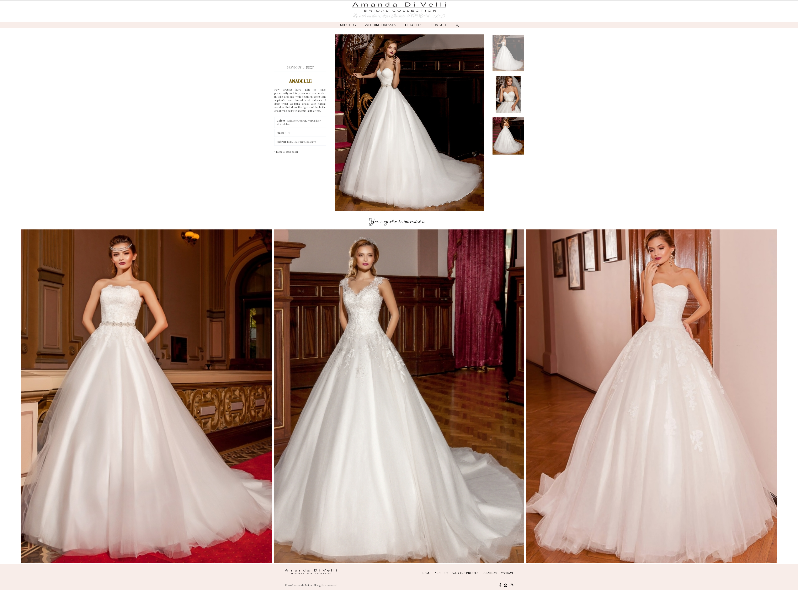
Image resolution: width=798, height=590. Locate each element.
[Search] (457, 25)
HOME (426, 573)
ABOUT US (348, 25)
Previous (294, 67)
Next (310, 67)
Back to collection (286, 151)
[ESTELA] (146, 396)
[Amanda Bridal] (399, 7)
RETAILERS (413, 25)
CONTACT (439, 25)
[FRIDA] (651, 396)
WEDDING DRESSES (380, 25)
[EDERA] (399, 396)
